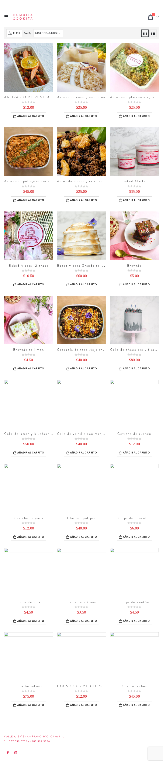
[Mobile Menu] (7, 16)
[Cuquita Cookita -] (22, 17)
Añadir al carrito (30, 116)
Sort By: (27, 33)
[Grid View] (145, 33)
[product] (28, 67)
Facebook (8, 752)
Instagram (16, 752)
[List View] (153, 33)
